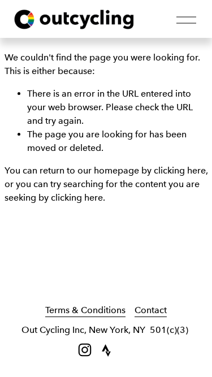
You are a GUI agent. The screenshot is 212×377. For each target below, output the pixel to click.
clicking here (180, 170)
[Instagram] (85, 350)
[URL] (106, 350)
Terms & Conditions (85, 310)
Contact (151, 310)
